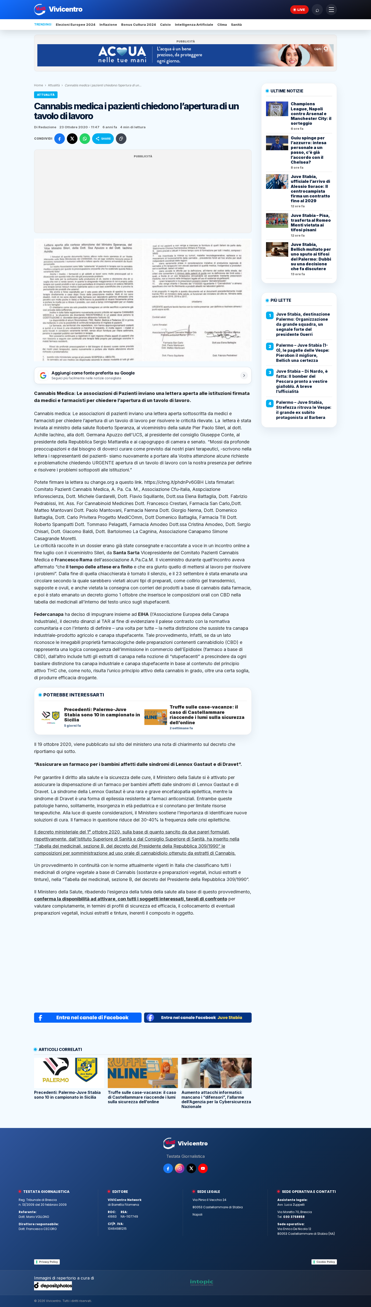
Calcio (165, 24)
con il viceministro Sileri (80, 552)
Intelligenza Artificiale (194, 24)
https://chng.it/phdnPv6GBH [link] (174, 482)
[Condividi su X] (72, 138)
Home (38, 85)
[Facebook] (168, 1168)
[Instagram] (179, 1168)
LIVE (301, 10)
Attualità (54, 85)
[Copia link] (121, 138)
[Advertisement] (142, 194)
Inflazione (108, 24)
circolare (43, 580)
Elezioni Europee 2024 (75, 24)
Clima (222, 24)
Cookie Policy (325, 1262)
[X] (191, 1168)
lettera (229, 420)
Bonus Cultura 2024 (138, 24)
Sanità (236, 24)
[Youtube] (203, 1168)
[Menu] (331, 9)
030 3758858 (294, 1217)
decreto (95, 594)
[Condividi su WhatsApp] (85, 138)
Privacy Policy (48, 1262)
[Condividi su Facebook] (59, 138)
